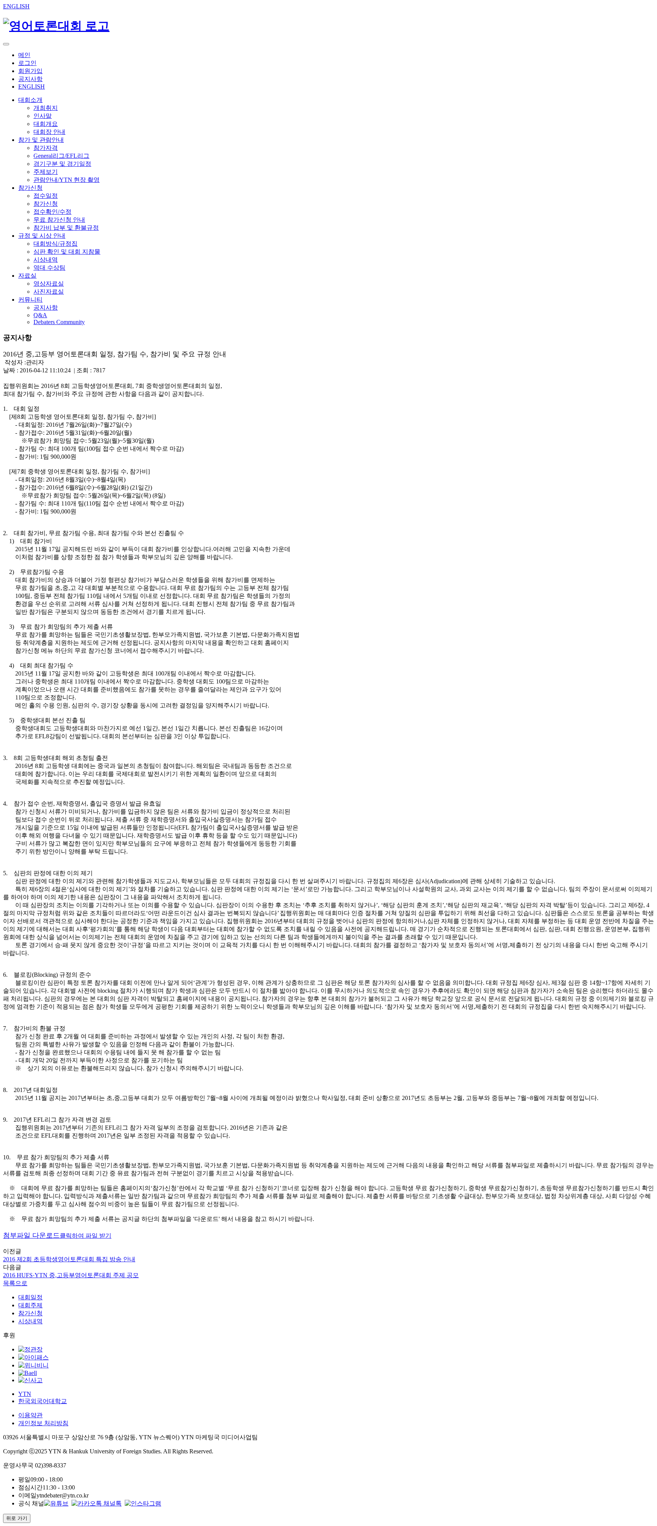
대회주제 (30, 1305)
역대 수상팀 (49, 267)
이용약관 (30, 1415)
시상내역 (45, 259)
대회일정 (30, 1297)
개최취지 (45, 108)
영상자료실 (48, 283)
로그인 (27, 63)
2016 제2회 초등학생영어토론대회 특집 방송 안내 (69, 1259)
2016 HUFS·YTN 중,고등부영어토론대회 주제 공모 (71, 1275)
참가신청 (30, 187)
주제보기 (45, 171)
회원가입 (30, 71)
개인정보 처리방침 (43, 1423)
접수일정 (45, 195)
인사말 (42, 116)
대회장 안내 (49, 132)
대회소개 (30, 100)
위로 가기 (16, 1518)
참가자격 (45, 148)
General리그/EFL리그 (61, 156)
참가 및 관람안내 (41, 140)
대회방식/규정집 (55, 243)
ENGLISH (16, 6)
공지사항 (30, 79)
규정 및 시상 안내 (41, 235)
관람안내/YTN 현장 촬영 (66, 179)
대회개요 (45, 124)
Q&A (40, 315)
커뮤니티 (30, 299)
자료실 (27, 275)
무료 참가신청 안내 (59, 219)
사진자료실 (48, 291)
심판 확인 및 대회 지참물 (66, 251)
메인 (24, 55)
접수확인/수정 (52, 211)
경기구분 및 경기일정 (62, 164)
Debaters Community (59, 322)
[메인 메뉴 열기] (6, 44)
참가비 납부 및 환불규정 (66, 227)
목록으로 (15, 1283)
